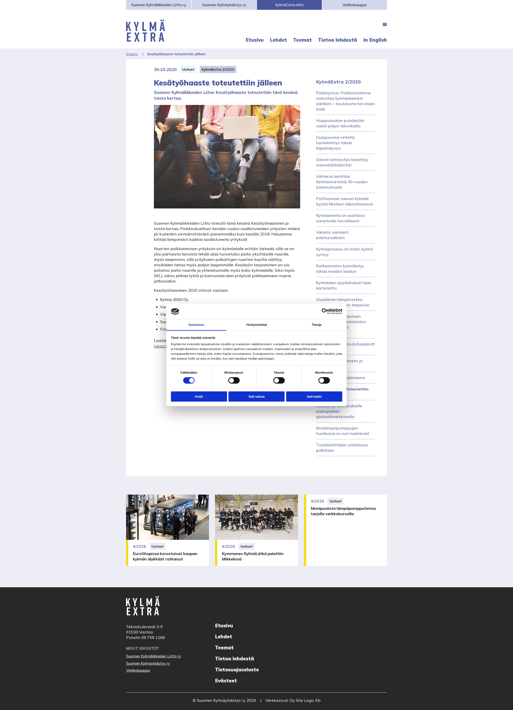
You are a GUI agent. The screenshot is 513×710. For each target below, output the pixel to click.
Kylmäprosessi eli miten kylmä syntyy (344, 251)
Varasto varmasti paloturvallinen (332, 235)
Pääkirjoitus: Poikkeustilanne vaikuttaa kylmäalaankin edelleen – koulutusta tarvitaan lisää (345, 101)
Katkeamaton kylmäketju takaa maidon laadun (340, 268)
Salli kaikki (314, 396)
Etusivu (132, 54)
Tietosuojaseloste (237, 670)
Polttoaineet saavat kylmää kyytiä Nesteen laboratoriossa (344, 201)
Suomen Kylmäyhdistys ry (224, 4)
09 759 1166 (153, 637)
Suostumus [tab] (196, 324)
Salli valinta (256, 396)
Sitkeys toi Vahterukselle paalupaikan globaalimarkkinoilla (339, 411)
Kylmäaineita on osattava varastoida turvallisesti (340, 218)
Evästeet (226, 681)
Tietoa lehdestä (234, 659)
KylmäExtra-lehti (289, 4)
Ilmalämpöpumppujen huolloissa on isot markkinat (342, 430)
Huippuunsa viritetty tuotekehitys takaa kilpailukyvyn (335, 143)
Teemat (224, 648)
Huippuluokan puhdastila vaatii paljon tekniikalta (340, 123)
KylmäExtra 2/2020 (218, 69)
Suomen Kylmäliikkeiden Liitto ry (158, 4)
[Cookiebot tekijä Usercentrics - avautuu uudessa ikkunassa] (324, 311)
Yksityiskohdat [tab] (256, 324)
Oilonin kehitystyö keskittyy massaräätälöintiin (342, 162)
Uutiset (188, 69)
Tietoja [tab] (316, 324)
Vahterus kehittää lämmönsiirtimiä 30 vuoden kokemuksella (342, 182)
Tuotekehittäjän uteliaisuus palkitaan (342, 447)
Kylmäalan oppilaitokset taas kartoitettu (343, 285)
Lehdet (223, 637)
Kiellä (199, 396)
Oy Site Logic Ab (305, 700)
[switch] (234, 380)
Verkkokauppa (354, 4)
